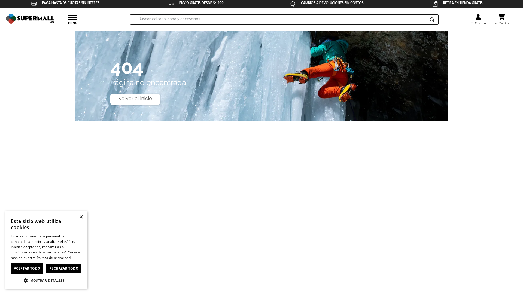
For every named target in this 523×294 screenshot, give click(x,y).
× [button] (81, 217)
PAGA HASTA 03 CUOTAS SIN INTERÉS (70, 3)
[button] (46, 280)
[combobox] (284, 19)
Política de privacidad (54, 257)
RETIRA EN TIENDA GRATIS (463, 3)
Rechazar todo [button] (63, 268)
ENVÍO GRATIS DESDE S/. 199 (201, 3)
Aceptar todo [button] (27, 268)
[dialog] (46, 250)
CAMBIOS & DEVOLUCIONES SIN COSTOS (332, 3)
